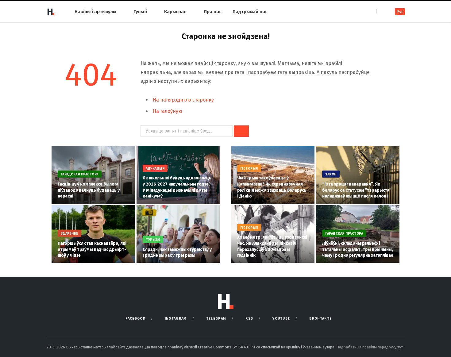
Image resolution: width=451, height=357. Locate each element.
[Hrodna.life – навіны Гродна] (50, 12)
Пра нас (213, 11)
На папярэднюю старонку (183, 100)
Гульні (140, 11)
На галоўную (167, 111)
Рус (399, 11)
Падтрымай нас (250, 11)
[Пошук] (381, 11)
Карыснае (175, 11)
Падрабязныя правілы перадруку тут (370, 347)
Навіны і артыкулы (95, 11)
